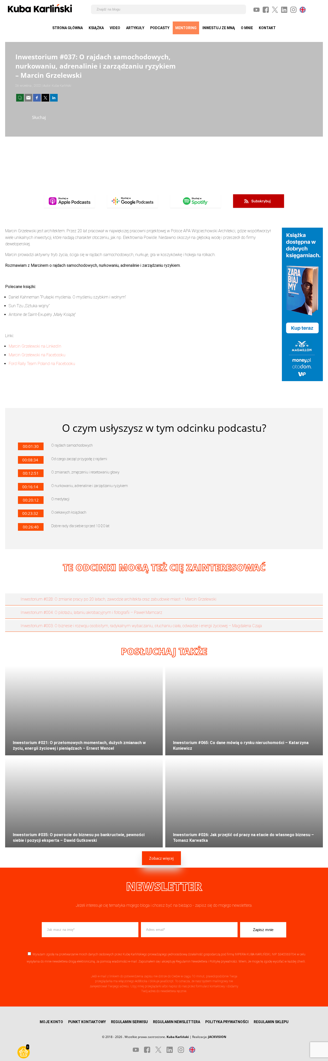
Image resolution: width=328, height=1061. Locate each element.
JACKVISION (217, 1037)
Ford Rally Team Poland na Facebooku (42, 363)
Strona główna (67, 28)
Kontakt (267, 28)
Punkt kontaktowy (87, 1022)
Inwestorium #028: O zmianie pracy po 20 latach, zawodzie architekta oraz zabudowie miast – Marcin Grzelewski (118, 599)
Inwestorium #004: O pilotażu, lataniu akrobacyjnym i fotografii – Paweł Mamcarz (91, 612)
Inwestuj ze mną (218, 28)
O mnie (247, 28)
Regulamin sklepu (271, 1022)
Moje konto (51, 1022)
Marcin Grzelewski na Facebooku (37, 354)
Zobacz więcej (161, 858)
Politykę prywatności (223, 961)
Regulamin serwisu (129, 1022)
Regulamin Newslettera (191, 961)
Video (115, 28)
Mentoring (186, 28)
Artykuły (135, 28)
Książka (96, 28)
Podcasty (159, 28)
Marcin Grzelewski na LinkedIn (35, 346)
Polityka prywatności (227, 1022)
